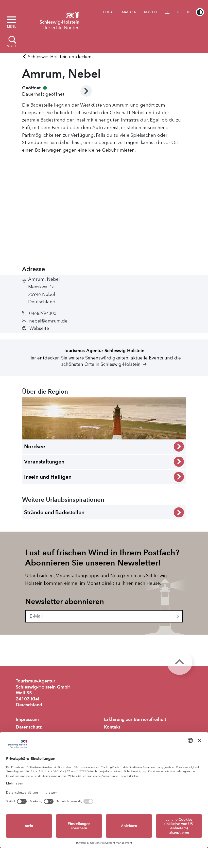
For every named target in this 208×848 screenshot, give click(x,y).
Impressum (27, 719)
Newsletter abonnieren (64, 601)
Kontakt (112, 727)
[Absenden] (177, 616)
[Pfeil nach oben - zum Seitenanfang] (179, 662)
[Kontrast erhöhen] (200, 12)
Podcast (108, 12)
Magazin (129, 12)
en (178, 12)
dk (188, 12)
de (167, 12)
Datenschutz (29, 727)
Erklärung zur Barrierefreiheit (135, 719)
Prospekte (151, 12)
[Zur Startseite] (59, 20)
